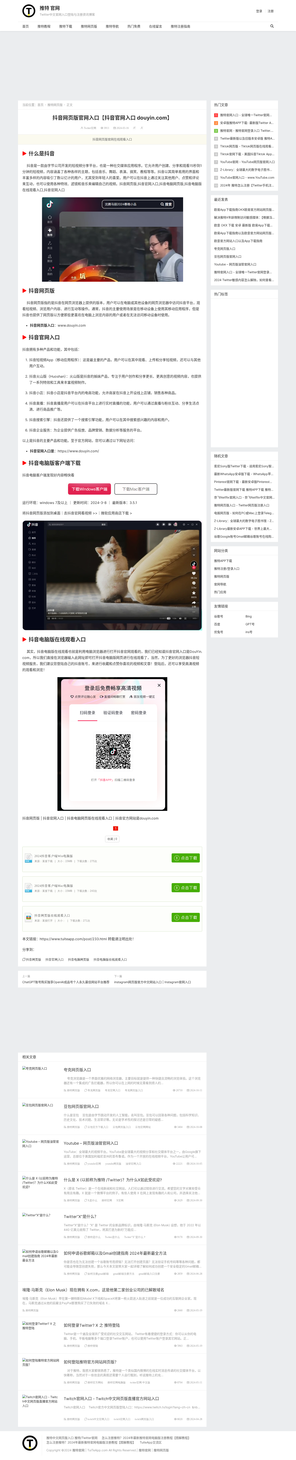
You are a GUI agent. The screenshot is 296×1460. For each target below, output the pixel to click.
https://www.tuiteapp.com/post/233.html (73, 939)
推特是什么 (94, 1237)
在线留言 (155, 26)
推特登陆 (93, 1345)
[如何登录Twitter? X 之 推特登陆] (40, 1325)
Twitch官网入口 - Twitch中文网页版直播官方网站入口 (111, 1398)
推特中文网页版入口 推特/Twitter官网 (72, 1438)
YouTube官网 (224, 344)
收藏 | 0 (112, 839)
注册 (271, 11)
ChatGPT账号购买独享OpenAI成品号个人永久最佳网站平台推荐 (65, 982)
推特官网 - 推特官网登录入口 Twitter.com (248, 130)
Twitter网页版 (245, 317)
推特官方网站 (95, 1382)
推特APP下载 (246, 344)
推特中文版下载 (247, 363)
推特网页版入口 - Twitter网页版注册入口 (241, 505)
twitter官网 (262, 311)
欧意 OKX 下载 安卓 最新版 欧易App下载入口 (245, 225)
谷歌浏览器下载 (253, 357)
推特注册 (243, 389)
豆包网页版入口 (122, 1127)
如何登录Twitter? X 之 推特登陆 (92, 1325)
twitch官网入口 (122, 1419)
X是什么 (92, 1200)
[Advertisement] (148, 63)
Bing (249, 616)
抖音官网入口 (148, 184)
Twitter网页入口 (226, 396)
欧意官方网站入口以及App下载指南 (238, 241)
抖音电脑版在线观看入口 (110, 959)
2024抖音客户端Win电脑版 (53, 856)
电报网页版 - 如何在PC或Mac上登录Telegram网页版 (250, 513)
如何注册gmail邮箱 (98, 1273)
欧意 (218, 402)
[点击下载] (186, 858)
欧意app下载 (224, 415)
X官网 (120, 1200)
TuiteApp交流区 (151, 1442)
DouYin (195, 651)
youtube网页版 (113, 1163)
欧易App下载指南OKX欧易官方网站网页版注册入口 (249, 209)
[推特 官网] (28, 10)
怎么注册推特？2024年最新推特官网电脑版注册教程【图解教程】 (146, 1438)
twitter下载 (265, 344)
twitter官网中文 (225, 435)
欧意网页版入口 (250, 402)
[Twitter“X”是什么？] (37, 1214)
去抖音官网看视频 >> (81, 513)
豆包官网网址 (143, 1127)
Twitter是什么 (112, 1237)
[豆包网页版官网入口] (37, 1104)
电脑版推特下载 (225, 428)
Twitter (261, 396)
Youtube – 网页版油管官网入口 (91, 1143)
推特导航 (112, 26)
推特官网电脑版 (116, 1382)
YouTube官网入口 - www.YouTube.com (247, 177)
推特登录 (246, 396)
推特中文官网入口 (246, 350)
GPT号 (250, 624)
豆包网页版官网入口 (81, 1106)
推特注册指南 (180, 26)
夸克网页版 (94, 1090)
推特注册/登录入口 (226, 568)
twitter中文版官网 (227, 357)
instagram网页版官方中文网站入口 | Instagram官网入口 (152, 982)
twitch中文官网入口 (98, 1419)
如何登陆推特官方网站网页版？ (91, 1362)
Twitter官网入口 (248, 337)
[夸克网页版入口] (34, 1068)
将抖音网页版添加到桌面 (41, 513)
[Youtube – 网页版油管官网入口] (40, 1143)
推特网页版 (89, 26)
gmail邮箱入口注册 (149, 1273)
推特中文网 (222, 350)
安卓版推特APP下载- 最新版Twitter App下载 (250, 123)
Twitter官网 (90, 128)
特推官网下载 (224, 363)
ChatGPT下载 (224, 422)
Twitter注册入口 (226, 330)
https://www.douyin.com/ (78, 451)
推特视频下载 (246, 376)
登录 (259, 11)
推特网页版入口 (241, 311)
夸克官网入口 (112, 1090)
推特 (240, 324)
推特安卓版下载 (251, 330)
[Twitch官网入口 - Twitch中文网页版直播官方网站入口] (40, 1401)
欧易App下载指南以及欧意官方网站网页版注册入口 (249, 233)
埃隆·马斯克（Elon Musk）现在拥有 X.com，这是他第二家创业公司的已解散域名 (93, 1290)
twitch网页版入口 (144, 1419)
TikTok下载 (263, 422)
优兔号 (218, 632)
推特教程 (43, 26)
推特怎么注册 (224, 389)
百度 (217, 624)
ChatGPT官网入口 (249, 370)
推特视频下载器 (225, 383)
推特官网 (107, 1200)
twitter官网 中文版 (140, 1382)
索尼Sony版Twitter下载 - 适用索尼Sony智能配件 (247, 466)
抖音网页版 (128, 184)
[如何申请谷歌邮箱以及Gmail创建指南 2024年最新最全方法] (40, 1255)
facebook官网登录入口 (252, 415)
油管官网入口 (133, 1163)
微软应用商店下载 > (116, 513)
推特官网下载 (224, 370)
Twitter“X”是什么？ (81, 1216)
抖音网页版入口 (42, 325)
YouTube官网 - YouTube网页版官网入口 (247, 162)
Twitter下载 (223, 441)
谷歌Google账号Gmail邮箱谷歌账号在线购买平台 (247, 536)
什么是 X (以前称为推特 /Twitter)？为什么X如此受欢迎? (113, 1180)
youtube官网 (94, 1163)
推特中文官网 (224, 337)
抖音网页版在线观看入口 (52, 915)
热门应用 (220, 592)
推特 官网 (50, 8)
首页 (25, 26)
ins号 (249, 632)
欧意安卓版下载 (250, 409)
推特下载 (65, 26)
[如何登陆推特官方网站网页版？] (40, 1362)
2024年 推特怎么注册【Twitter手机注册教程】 (252, 185)
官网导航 (220, 584)
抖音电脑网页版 (171, 184)
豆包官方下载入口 (98, 1127)
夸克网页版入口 (77, 1070)
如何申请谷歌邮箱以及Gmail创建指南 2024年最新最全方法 (115, 1253)
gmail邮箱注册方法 (123, 1273)
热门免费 (133, 26)
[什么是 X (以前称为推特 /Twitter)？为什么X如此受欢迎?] (40, 1182)
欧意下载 (230, 402)
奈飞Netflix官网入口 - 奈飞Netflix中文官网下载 (246, 497)
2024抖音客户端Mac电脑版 (53, 885)
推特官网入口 (224, 324)
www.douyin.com (72, 325)
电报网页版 (244, 422)
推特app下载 (224, 317)
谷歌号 (218, 616)
